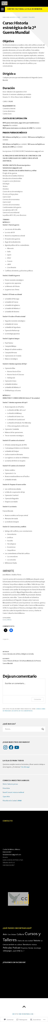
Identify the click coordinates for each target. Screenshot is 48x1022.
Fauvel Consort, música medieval (13, 792)
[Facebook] (11, 747)
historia (37, 940)
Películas (7, 948)
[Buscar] (24, 729)
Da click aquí (25, 767)
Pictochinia (6, 788)
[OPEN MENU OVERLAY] (2, 9)
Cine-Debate (12, 934)
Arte (5, 934)
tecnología (37, 948)
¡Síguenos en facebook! (14, 962)
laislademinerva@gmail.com (12, 855)
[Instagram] (5, 747)
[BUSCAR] (42, 729)
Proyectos (24, 948)
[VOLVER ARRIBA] (24, 1007)
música (34, 945)
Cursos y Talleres (28, 17)
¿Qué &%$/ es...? (18, 951)
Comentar (37, 699)
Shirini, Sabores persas (10, 784)
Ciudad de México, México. (11, 849)
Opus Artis (6, 796)
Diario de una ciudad (25, 941)
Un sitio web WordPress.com (22, 1014)
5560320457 (7, 852)
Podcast (16, 948)
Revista (30, 948)
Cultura (20, 934)
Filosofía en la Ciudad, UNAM (12, 801)
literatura (27, 944)
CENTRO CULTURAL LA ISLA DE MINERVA (24, 9)
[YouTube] (16, 747)
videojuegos (7, 951)
